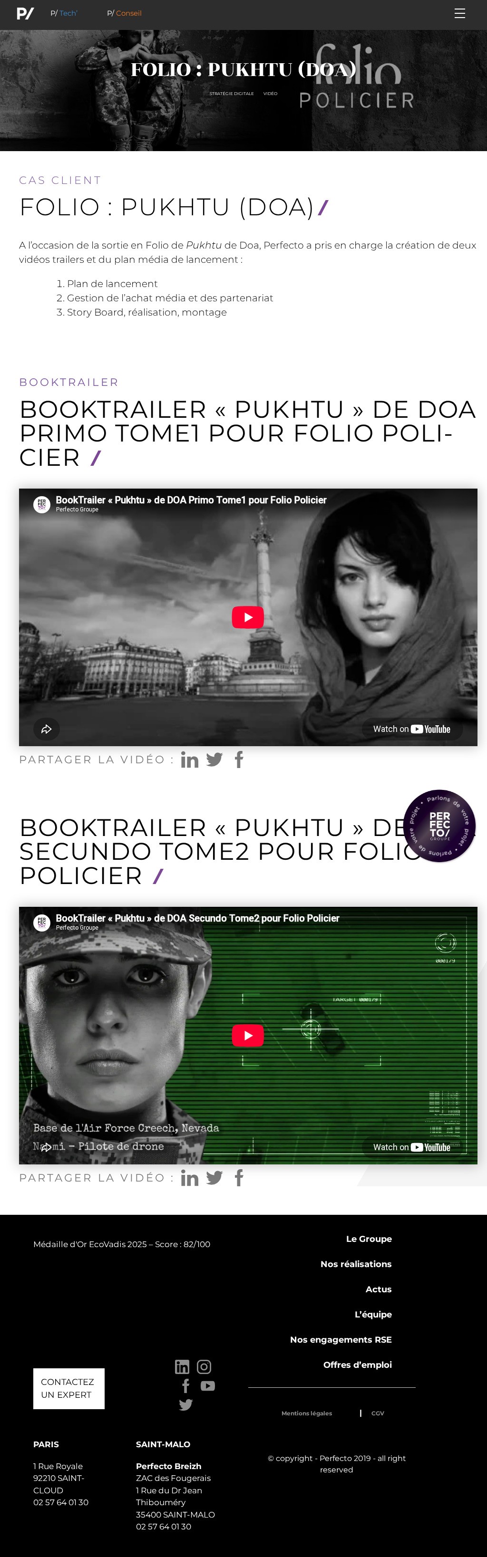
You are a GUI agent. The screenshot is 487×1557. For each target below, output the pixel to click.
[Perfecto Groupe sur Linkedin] (182, 1371)
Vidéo (270, 93)
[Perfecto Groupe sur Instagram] (204, 1371)
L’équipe (373, 1314)
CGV (377, 1413)
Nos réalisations (356, 1264)
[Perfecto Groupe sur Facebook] (186, 1390)
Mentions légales (307, 1413)
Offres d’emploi (357, 1365)
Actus (379, 1289)
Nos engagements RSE (341, 1340)
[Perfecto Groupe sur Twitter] (186, 1409)
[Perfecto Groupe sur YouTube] (208, 1390)
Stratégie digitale (232, 93)
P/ (64, 13)
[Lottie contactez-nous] (439, 826)
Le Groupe (369, 1239)
